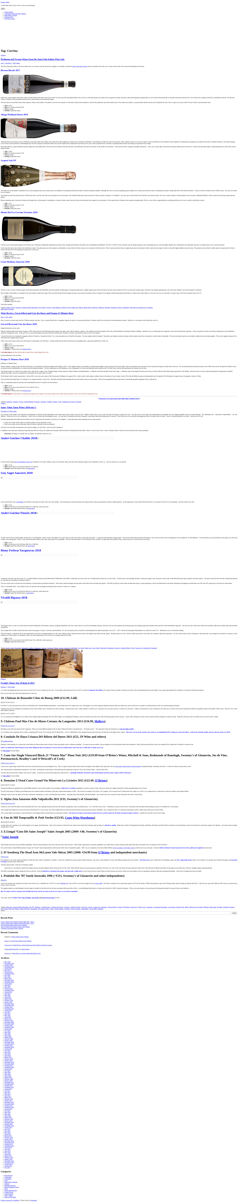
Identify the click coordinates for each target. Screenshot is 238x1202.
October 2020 (8, 1025)
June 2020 (7, 1032)
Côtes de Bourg (112, 907)
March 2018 (8, 1077)
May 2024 (7, 977)
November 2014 (9, 1142)
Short (6, 1189)
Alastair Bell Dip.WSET (11, 949)
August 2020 (8, 1029)
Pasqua (55, 402)
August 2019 (8, 1049)
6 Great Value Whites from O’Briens (21, 941)
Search (3, 910)
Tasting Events (8, 1192)
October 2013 (8, 1164)
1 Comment (77, 402)
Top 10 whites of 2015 (127, 729)
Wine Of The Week (10, 1197)
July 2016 (7, 1111)
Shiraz (52, 909)
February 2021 (8, 1020)
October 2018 (8, 1065)
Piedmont (107, 307)
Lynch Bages (171, 907)
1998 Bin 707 (64, 883)
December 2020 (9, 1022)
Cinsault (15, 402)
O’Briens (100, 780)
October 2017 (8, 1085)
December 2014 (9, 1141)
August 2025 (8, 968)
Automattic (33, 1200)
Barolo (43, 307)
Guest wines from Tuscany (80, 66)
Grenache (37, 402)
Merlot (81, 307)
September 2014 (9, 1146)
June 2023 (7, 985)
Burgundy (25, 648)
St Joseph (67, 909)
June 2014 (7, 1151)
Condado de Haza (75, 907)
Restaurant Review (10, 1185)
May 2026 (7, 962)
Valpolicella (146, 648)
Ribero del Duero (25, 909)
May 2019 (7, 1054)
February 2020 (8, 1039)
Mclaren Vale (180, 907)
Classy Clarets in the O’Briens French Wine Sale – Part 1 (17, 923)
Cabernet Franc (45, 907)
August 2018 (8, 1069)
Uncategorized (8, 1194)
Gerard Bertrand (28, 402)
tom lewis (7, 953)
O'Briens (49, 402)
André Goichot (9, 648)
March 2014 (8, 1156)
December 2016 (9, 1102)
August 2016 (8, 1109)
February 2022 (8, 1000)
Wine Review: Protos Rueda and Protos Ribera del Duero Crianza (32, 945)
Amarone (18, 307)
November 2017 (9, 1084)
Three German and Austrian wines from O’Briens (15, 927)
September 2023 (9, 982)
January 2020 (8, 1040)
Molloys (99, 721)
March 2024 (8, 978)
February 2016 (8, 1119)
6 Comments (99, 909)
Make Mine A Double (7, 309)
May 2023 (7, 987)
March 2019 (8, 1057)
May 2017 (7, 1094)
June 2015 (7, 1131)
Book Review (8, 1175)
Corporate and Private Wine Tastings (15, 13)
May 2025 (7, 970)
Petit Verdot (4, 909)
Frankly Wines (5, 2)
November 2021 (9, 1005)
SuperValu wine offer (136, 307)
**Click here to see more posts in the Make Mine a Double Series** (119, 398)
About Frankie (8, 12)
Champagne (8, 1177)
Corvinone (50, 648)
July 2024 (7, 975)
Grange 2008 (98, 883)
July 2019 (7, 1050)
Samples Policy (8, 17)
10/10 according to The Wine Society (124, 848)
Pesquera (231, 907)
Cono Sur (84, 907)
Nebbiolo (101, 307)
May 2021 (7, 1015)
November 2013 (9, 1162)
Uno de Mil (92, 909)
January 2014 (8, 1159)
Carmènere (8, 402)
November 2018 (9, 1064)
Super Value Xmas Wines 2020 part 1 (18, 407)
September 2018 (9, 1067)
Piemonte (113, 307)
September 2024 (9, 973)
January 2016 (8, 1121)
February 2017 (8, 1099)
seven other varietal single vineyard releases (128, 766)
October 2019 (8, 1045)
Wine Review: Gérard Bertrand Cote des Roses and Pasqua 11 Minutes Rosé (37, 313)
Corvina (48, 307)
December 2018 (9, 1062)
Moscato (95, 307)
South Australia (58, 909)
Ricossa (119, 307)
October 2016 (8, 1105)
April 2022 (7, 997)
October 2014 (8, 1144)
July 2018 (7, 1070)
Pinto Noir (11, 909)
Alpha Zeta (8, 907)
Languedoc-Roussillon (160, 907)
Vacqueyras (138, 648)
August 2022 (8, 992)
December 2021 (9, 1003)
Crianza (120, 907)
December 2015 (9, 1122)
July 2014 (7, 1149)
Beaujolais (18, 648)
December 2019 (9, 1042)
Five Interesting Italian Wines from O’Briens (14, 925)
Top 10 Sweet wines (48, 897)
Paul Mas (219, 907)
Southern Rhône (125, 648)
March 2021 (8, 1019)
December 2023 (9, 980)
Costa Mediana (56, 307)
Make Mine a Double (10, 15)
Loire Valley (96, 648)
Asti (39, 307)
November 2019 (9, 1044)
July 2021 (7, 1012)
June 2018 (7, 1072)
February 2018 (8, 1079)
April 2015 (7, 1134)
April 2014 (7, 1154)
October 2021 (8, 1007)
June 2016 (7, 1112)
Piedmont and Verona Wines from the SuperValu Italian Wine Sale (33, 59)
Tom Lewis (7, 945)
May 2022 (7, 995)
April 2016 (7, 1116)
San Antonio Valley (43, 909)
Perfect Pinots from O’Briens (20, 937)
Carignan (66, 907)
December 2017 (9, 1082)
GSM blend (73, 648)
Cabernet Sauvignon (57, 907)
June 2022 (7, 993)
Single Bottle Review (10, 1190)
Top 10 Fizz (35, 897)
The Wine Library (9, 19)
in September (19, 502)
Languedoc (149, 907)
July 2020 (7, 1030)
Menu (2, 8)
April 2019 (7, 1055)
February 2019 (8, 1059)
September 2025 (9, 967)
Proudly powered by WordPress (10, 1200)
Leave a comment (147, 307)
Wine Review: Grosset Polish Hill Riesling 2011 (26, 953)
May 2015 (7, 1132)
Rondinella (125, 307)
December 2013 (9, 1161)
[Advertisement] (119, 34)
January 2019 (8, 1060)
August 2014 (8, 1147)
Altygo (13, 307)
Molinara (206, 907)
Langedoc (43, 402)
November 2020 (9, 1024)
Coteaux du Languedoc (100, 907)
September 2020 (9, 1027)
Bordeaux (38, 907)
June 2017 (7, 1092)
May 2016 (7, 1114)
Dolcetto (63, 307)
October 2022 (8, 988)
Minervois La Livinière (196, 907)
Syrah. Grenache (75, 909)
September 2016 (9, 1107)
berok (6, 941)
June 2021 (7, 1014)
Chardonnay (37, 648)
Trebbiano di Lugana (68, 402)
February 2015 (8, 1137)
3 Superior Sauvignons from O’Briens (12, 928)
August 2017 (8, 1089)
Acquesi (7, 307)
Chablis (30, 648)
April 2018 (7, 1075)
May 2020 (7, 1034)
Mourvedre (103, 648)
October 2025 (8, 965)
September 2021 (9, 1009)
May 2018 (7, 1074)
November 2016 (9, 1104)
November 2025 (9, 963)
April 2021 (7, 1017)
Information (7, 1179)
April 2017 (7, 1095)
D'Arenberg (126, 907)
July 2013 (7, 1167)
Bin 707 (31, 907)
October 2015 (8, 1124)
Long (6, 1180)
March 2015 (8, 1136)
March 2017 (8, 1097)
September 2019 (9, 1047)
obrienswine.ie (26, 349)
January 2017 (8, 1100)
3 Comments (153, 648)
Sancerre (117, 648)
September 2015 (9, 1126)
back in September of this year (23, 462)
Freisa (69, 307)
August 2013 (8, 1166)
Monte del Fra (88, 307)
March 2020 (8, 1037)
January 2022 (8, 1002)
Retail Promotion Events (11, 1187)
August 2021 (8, 1010)
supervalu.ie (31, 468)
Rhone (17, 909)
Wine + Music (8, 1195)
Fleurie (56, 648)
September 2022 (9, 990)
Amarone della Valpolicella (30, 307)
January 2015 (8, 1139)
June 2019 (7, 1052)
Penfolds (225, 907)
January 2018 (8, 1080)
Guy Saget (81, 648)
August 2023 (8, 983)
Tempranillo (84, 909)
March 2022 (8, 998)
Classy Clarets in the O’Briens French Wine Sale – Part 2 (17, 922)
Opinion (3, 55)
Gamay (61, 648)
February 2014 (8, 1157)
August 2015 (8, 1127)
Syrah (59, 402)
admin (18, 63)
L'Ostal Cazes (141, 907)
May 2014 (7, 1152)
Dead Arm (134, 907)
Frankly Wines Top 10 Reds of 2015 (18, 683)
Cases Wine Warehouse (79, 817)
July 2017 (7, 1090)
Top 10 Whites (26, 897)
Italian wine (74, 307)
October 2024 (8, 972)
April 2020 (7, 1035)
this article (6, 751)
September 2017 (9, 1087)
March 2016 (8, 1117)
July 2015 (7, 1129)
